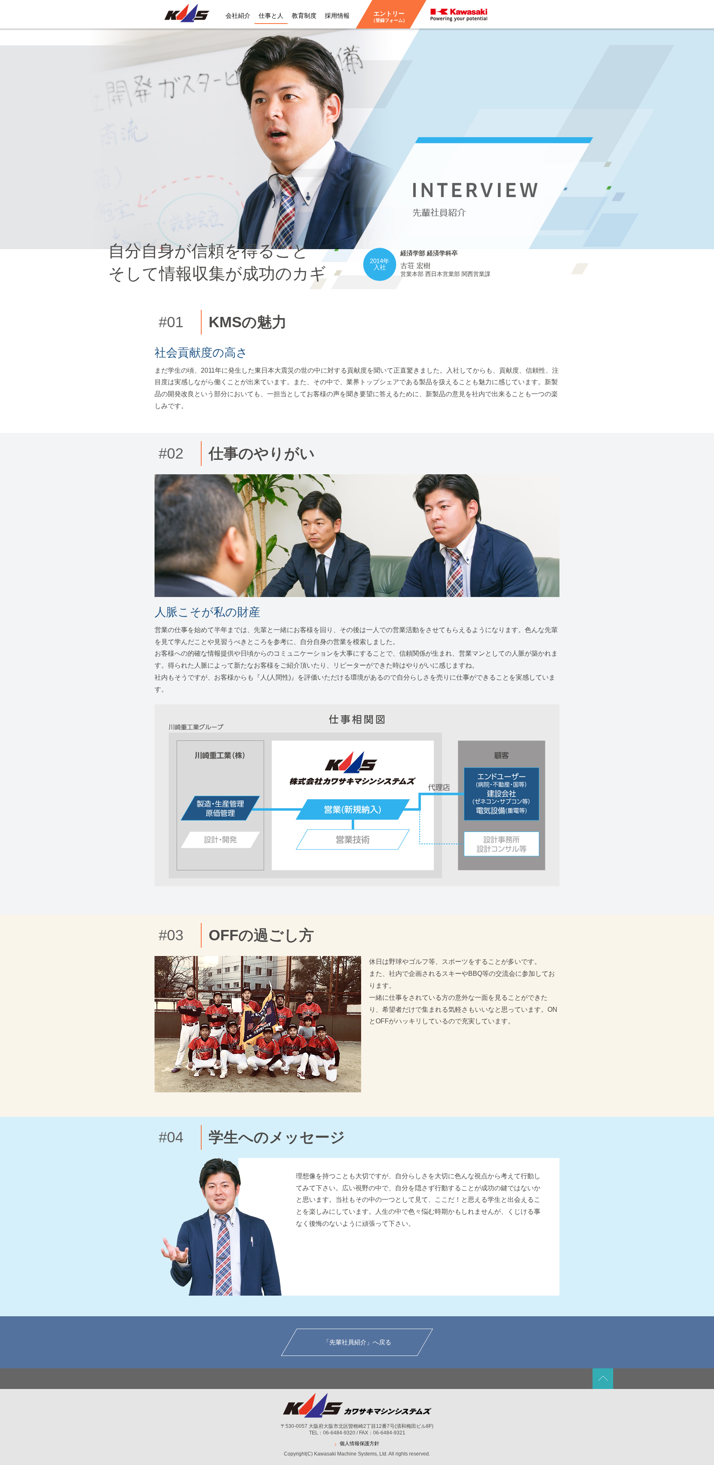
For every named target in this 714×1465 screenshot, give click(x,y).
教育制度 (304, 15)
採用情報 (337, 15)
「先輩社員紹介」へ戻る (357, 1342)
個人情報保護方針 (359, 1443)
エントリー (389, 16)
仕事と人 (271, 15)
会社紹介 (238, 15)
